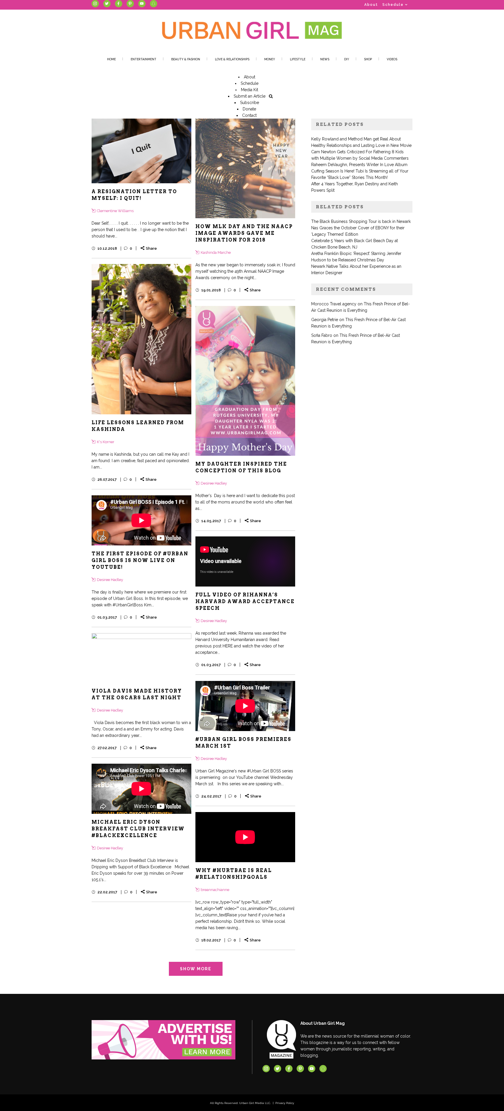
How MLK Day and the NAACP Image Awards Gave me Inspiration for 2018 (244, 233)
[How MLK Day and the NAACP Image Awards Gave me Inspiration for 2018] (245, 168)
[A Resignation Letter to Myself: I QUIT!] (141, 151)
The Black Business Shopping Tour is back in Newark (361, 221)
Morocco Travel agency (333, 304)
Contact (249, 115)
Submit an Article (249, 96)
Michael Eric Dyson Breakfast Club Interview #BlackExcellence (138, 828)
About (371, 5)
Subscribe (249, 102)
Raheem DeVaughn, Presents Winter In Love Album (359, 164)
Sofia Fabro (321, 335)
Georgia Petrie (324, 319)
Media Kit (249, 89)
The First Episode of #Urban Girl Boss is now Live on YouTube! (140, 560)
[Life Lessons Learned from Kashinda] (141, 339)
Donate (249, 109)
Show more (195, 968)
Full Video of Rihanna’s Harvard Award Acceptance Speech (245, 601)
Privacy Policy (284, 1103)
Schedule (393, 5)
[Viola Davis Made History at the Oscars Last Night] (141, 658)
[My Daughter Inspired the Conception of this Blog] (245, 381)
